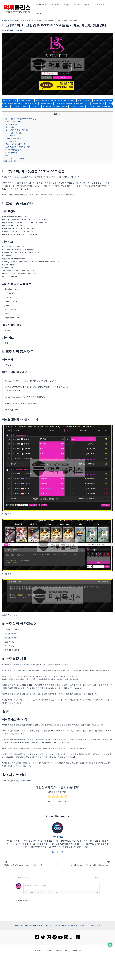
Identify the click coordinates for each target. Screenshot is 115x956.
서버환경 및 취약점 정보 (17, 130)
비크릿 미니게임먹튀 (20, 106)
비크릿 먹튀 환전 (15, 103)
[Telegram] (54, 937)
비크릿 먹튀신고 (97, 103)
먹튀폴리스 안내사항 (15, 158)
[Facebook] (53, 852)
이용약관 (27, 925)
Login (97, 878)
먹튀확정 (71, 100)
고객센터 (62, 925)
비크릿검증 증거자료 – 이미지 (19, 147)
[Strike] (35, 892)
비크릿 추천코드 (60, 106)
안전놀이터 (16, 763)
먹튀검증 (8, 633)
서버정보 (11, 127)
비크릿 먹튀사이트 (81, 103)
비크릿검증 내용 (10, 153)
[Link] (50, 892)
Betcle (28, 780)
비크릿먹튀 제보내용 (15, 144)
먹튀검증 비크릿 (9, 100)
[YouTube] (60, 937)
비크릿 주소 (47, 106)
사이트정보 (11, 124)
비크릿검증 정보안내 (12, 121)
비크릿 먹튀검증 (45, 103)
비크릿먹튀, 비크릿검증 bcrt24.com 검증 (19, 119)
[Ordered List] (38, 892)
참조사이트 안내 (10, 161)
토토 (6, 642)
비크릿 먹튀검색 (30, 103)
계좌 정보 (11, 136)
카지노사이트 (94, 925)
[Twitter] (43, 937)
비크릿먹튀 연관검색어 (13, 150)
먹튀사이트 (17, 20)
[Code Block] (47, 892)
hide (59, 114)
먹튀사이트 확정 (42, 100)
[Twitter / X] (57, 852)
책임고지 (53, 925)
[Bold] (25, 892)
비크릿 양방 (35, 106)
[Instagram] (48, 937)
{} (54, 892)
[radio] (49, 796)
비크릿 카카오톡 (93, 106)
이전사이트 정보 (14, 133)
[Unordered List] (41, 892)
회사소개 (18, 925)
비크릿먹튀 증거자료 (12, 138)
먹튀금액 (11, 141)
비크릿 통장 (107, 106)
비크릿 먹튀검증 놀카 (63, 103)
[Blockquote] (44, 892)
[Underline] (32, 892)
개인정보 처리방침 (40, 925)
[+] (57, 892)
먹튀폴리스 (6, 20)
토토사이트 (27, 177)
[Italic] (28, 892)
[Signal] (72, 937)
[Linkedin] (62, 852)
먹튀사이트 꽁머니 (26, 100)
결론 (6, 155)
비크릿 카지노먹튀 (77, 106)
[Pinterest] (66, 937)
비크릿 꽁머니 (99, 100)
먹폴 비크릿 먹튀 (84, 100)
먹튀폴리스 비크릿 (58, 100)
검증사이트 (8, 629)
